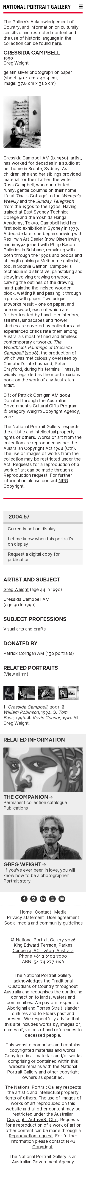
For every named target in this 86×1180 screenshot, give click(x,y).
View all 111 (16, 674)
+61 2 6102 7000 (50, 956)
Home (26, 912)
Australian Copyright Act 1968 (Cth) (39, 448)
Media (60, 912)
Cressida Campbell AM (26, 599)
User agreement (63, 917)
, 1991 (52, 717)
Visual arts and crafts (24, 629)
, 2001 (33, 707)
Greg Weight (16, 63)
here (56, 43)
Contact (43, 912)
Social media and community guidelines (43, 923)
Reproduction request (25, 475)
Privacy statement (25, 917)
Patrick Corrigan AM (23, 653)
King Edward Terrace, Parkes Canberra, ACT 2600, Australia (43, 948)
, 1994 (27, 712)
